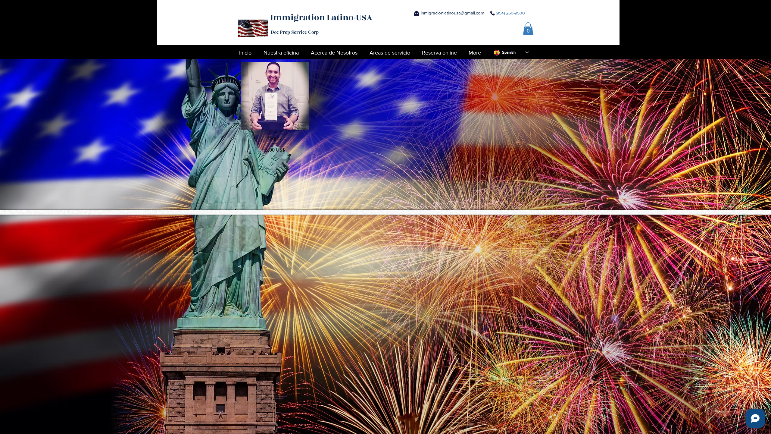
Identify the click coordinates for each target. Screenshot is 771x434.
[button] (528, 28)
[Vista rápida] (275, 96)
